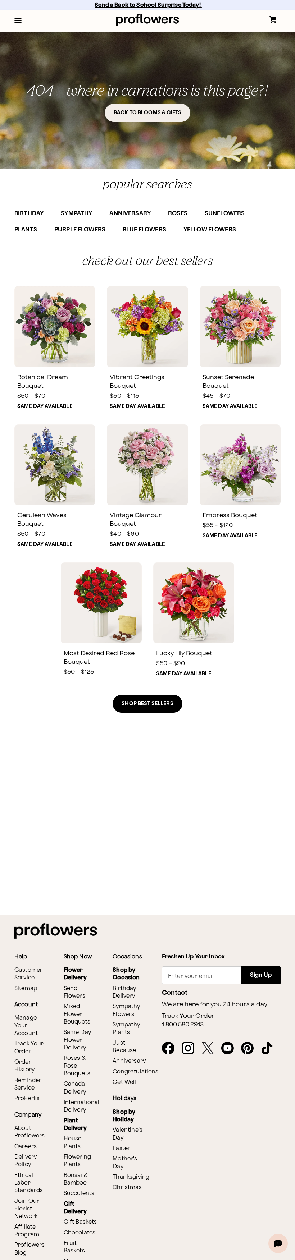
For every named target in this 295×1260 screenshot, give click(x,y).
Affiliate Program (26, 1230)
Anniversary (129, 1061)
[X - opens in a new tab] (210, 1049)
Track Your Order (29, 1047)
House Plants (73, 1142)
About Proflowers (29, 1132)
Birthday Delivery (124, 992)
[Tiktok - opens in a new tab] (270, 1049)
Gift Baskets (80, 1222)
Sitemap (25, 988)
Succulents (79, 1193)
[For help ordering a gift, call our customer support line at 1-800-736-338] (147, 20)
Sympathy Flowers (126, 1010)
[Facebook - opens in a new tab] (171, 1049)
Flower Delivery (75, 973)
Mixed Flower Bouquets (77, 1014)
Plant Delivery (75, 1124)
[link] (54, 326)
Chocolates (80, 1233)
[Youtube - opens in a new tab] (230, 1049)
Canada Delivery (75, 1087)
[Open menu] (18, 21)
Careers (25, 1146)
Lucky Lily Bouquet (184, 653)
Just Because (124, 1046)
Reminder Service (27, 1084)
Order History (24, 1065)
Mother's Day (125, 1162)
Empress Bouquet (230, 515)
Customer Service (28, 973)
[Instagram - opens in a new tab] (191, 1049)
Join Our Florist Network (26, 1209)
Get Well (124, 1082)
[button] (18, 21)
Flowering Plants (77, 1160)
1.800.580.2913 (183, 1024)
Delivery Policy (25, 1160)
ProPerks (27, 1098)
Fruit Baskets (74, 1247)
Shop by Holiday (124, 1115)
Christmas (127, 1187)
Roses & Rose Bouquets (77, 1066)
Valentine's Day (127, 1133)
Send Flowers (74, 992)
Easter (121, 1148)
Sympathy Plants (126, 1028)
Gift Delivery (75, 1207)
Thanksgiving (131, 1177)
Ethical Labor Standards (28, 1183)
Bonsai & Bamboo (76, 1179)
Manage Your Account (26, 1025)
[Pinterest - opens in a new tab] (250, 1049)
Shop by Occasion (126, 973)
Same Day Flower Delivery (77, 1040)
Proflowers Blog (29, 1248)
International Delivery (82, 1106)
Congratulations (135, 1072)
